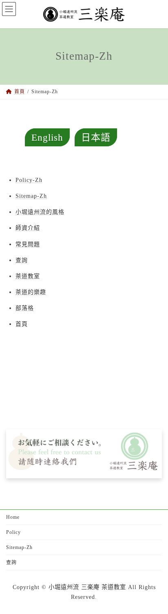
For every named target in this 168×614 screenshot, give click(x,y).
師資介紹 (27, 228)
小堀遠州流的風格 (39, 212)
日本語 (96, 137)
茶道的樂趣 (30, 292)
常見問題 (27, 244)
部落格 (24, 308)
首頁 (21, 324)
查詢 (21, 260)
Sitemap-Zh (31, 196)
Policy (13, 532)
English (47, 137)
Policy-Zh (28, 180)
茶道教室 (27, 276)
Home (13, 517)
